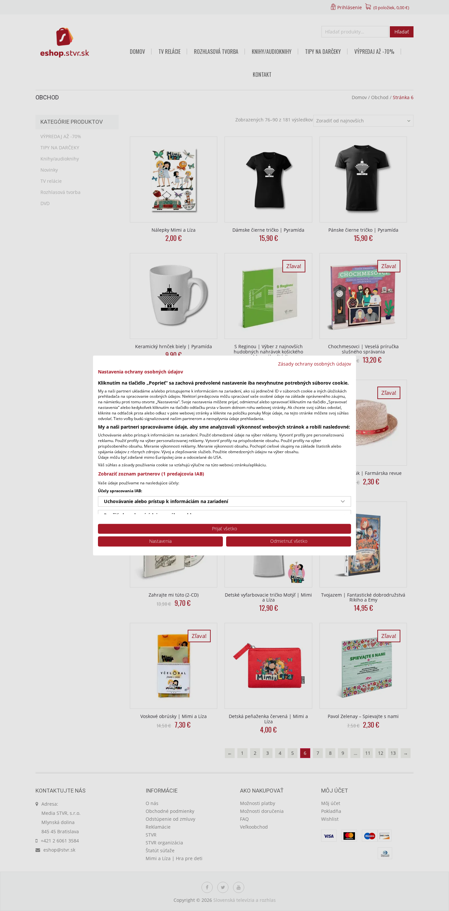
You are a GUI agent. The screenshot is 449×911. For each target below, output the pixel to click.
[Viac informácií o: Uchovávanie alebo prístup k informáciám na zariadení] (342, 501)
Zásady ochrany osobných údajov (314, 364)
